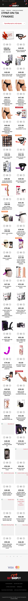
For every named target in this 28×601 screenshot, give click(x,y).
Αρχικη (3, 10)
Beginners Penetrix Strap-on (7, 418)
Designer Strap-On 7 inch (7, 469)
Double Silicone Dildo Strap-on (7, 519)
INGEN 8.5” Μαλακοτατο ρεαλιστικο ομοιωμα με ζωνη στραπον (7, 130)
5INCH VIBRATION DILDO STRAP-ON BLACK (20, 341)
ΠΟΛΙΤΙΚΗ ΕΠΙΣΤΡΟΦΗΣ (7, 590)
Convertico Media (14, 598)
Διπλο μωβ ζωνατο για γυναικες (21, 181)
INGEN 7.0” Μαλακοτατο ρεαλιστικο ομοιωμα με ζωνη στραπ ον (7, 102)
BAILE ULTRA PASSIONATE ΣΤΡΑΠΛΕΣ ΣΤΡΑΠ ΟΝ (21, 393)
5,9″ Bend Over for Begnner (7, 340)
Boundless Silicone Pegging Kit (7, 445)
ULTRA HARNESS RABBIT (7, 287)
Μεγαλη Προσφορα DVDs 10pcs (7, 157)
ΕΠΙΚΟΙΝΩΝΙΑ (9, 583)
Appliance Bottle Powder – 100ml (21, 365)
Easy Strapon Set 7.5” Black (21, 544)
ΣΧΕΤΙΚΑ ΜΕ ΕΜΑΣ (18, 583)
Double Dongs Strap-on (21, 469)
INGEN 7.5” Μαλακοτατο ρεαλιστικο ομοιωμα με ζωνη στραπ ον (21, 102)
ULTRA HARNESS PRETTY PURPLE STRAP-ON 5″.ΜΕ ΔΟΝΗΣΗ (21, 262)
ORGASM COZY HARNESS (21, 205)
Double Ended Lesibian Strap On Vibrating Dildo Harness (21, 494)
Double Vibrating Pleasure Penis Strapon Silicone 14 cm (7, 546)
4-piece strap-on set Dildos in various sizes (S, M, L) (21, 312)
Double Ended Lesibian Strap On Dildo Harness (7, 494)
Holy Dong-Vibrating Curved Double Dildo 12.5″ (7, 208)
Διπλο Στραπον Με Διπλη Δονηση (21, 51)
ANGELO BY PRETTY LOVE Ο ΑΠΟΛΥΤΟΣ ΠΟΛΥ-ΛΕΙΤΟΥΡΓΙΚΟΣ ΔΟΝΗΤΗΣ (7, 367)
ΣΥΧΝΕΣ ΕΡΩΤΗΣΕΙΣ (10, 586)
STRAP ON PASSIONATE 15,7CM (21, 128)
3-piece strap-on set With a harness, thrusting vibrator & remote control (7, 314)
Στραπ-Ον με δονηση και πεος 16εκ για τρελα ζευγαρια (21, 233)
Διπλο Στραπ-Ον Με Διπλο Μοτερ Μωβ (7, 75)
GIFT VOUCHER (7, 52)
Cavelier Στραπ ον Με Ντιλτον (21, 444)
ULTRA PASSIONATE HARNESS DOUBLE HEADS (21, 76)
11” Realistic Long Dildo (21, 287)
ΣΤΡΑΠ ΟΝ (8, 10)
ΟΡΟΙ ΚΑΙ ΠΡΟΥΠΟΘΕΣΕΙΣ (20, 590)
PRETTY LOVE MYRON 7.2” (7, 234)
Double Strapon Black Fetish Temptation (20, 520)
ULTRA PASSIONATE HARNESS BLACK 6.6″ (7, 181)
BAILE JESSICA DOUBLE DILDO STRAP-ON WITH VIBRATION (7, 393)
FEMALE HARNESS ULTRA (7, 259)
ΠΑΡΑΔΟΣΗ (19, 586)
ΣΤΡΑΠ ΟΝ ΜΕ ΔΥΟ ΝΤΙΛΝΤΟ (20, 157)
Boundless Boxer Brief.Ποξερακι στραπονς (21, 419)
